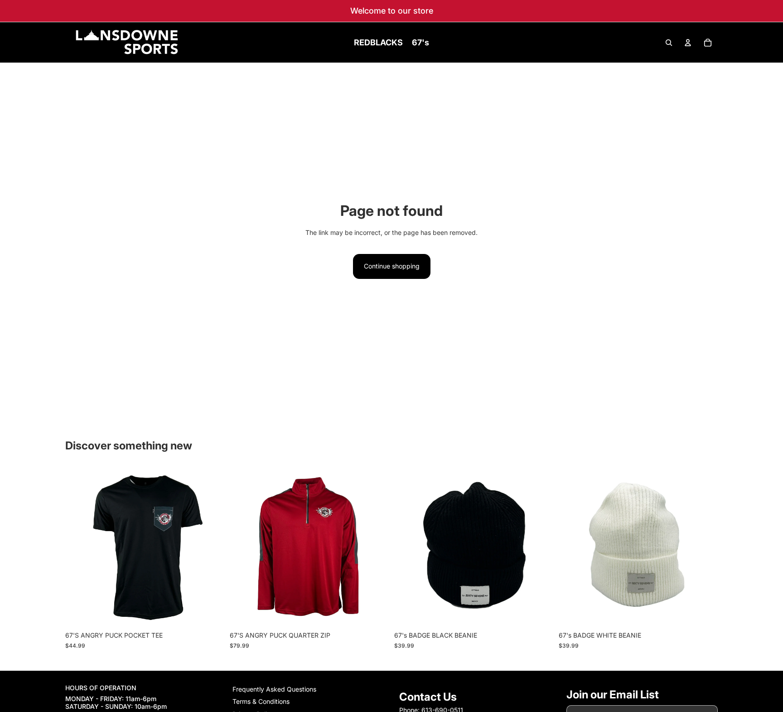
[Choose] (210, 613)
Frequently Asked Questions (274, 689)
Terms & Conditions (261, 702)
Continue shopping (392, 266)
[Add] (539, 613)
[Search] (669, 43)
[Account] (688, 43)
